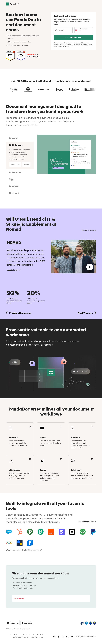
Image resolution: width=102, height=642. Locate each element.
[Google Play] (13, 623)
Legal (20, 634)
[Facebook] (58, 636)
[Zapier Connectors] (51, 532)
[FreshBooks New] (30, 543)
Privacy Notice (58, 44)
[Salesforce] (9, 532)
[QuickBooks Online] (83, 532)
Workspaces (15, 164)
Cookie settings (27, 634)
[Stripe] (62, 532)
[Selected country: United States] (77, 30)
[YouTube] (72, 636)
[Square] (72, 532)
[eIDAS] (94, 623)
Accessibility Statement (39, 634)
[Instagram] (67, 636)
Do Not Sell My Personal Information (23, 637)
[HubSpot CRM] (20, 532)
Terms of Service (81, 42)
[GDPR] (90, 623)
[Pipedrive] (30, 532)
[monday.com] (41, 532)
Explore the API (35, 550)
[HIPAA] (82, 623)
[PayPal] (93, 532)
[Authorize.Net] (20, 543)
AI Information (39, 637)
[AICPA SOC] (86, 623)
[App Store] (27, 623)
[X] (63, 636)
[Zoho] (9, 543)
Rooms (26, 164)
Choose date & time (73, 37)
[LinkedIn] (54, 636)
